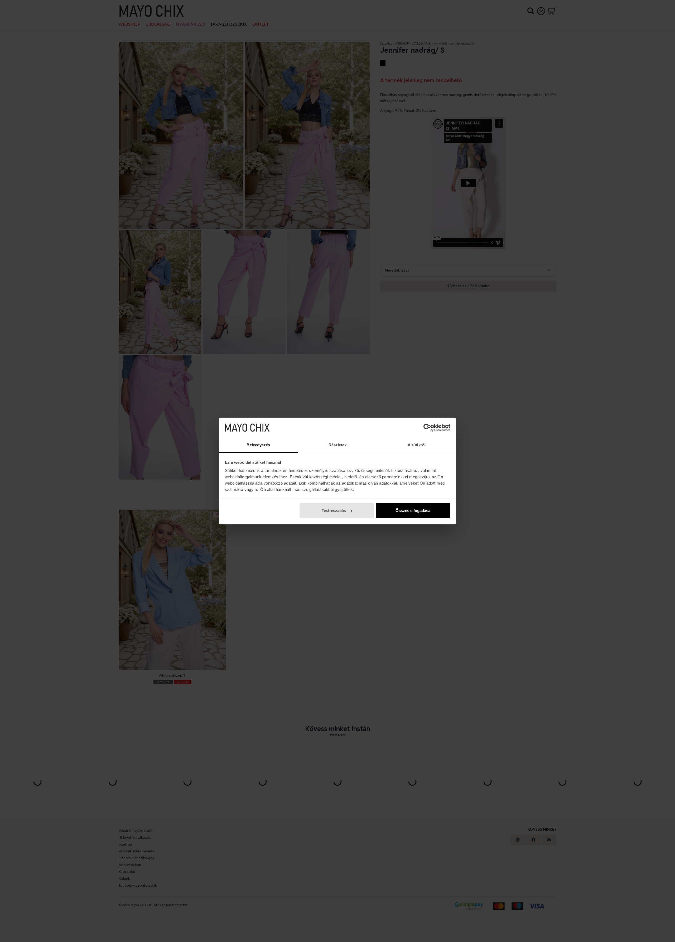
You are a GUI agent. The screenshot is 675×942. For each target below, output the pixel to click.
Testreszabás (334, 510)
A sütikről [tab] (417, 445)
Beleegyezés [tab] (258, 445)
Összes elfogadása (413, 510)
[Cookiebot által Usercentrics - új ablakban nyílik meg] (427, 428)
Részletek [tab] (338, 445)
